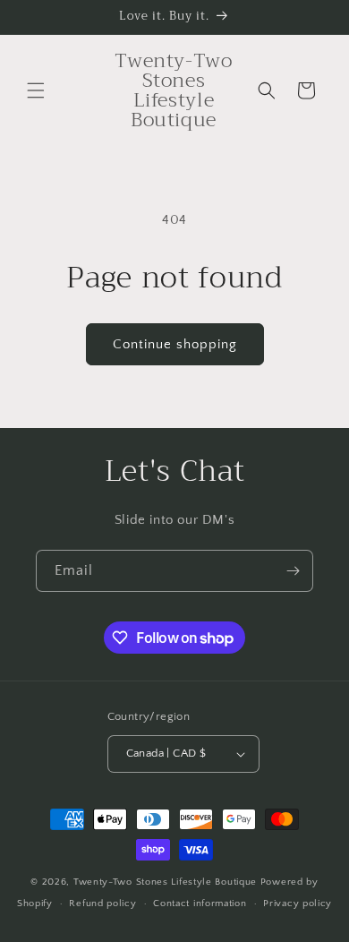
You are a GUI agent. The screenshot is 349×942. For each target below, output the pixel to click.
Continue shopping (175, 344)
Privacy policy (297, 903)
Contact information (199, 903)
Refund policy (102, 903)
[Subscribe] (292, 571)
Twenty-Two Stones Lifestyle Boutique (166, 882)
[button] (35, 90)
